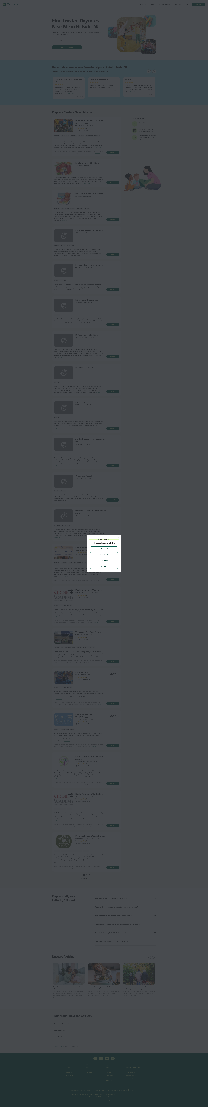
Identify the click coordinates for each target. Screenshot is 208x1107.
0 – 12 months (104, 549)
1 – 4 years (104, 555)
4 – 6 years (104, 560)
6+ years (104, 566)
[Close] (118, 537)
